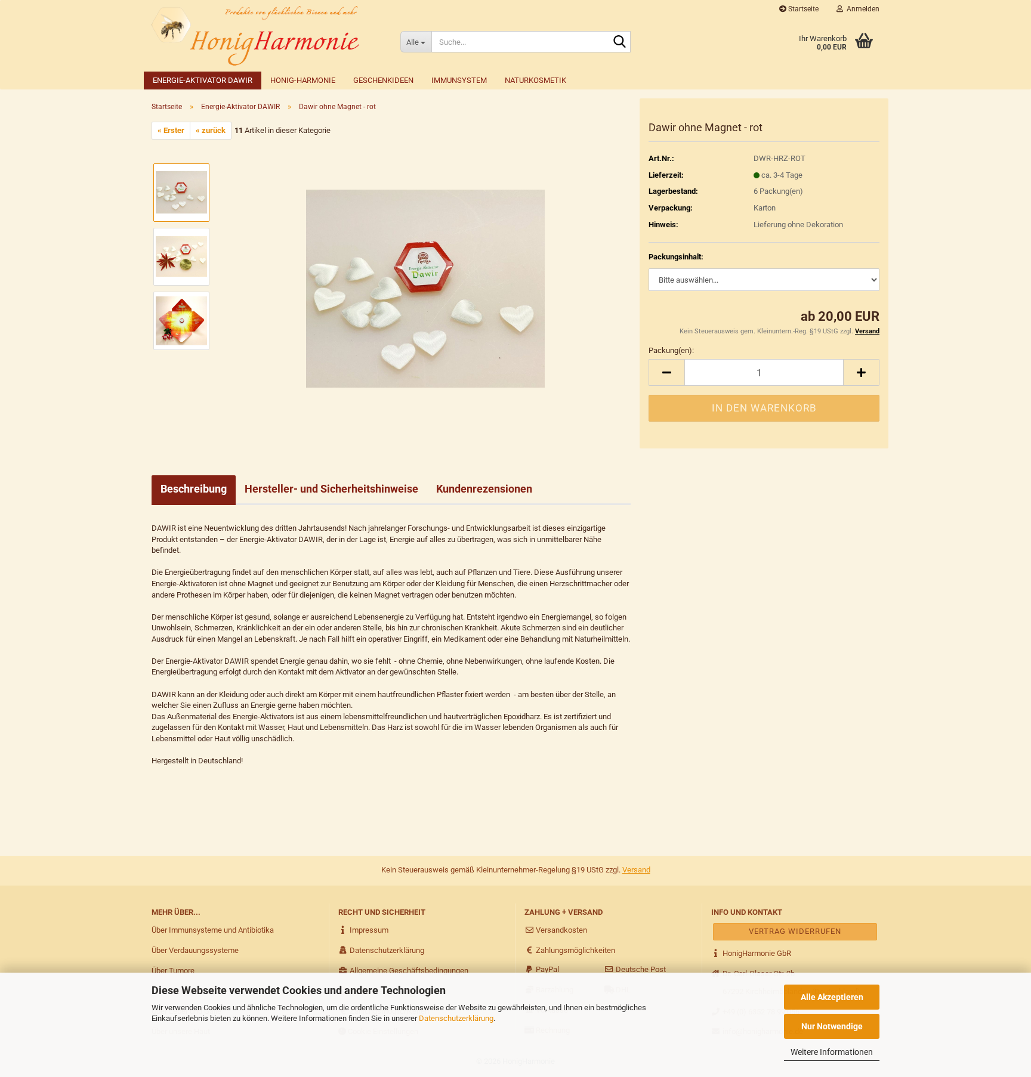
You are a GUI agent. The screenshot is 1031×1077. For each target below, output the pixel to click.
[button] (666, 372)
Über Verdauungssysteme (195, 950)
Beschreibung (193, 488)
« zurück (211, 130)
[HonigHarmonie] (267, 36)
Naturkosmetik (535, 80)
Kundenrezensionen (484, 488)
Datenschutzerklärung (456, 1018)
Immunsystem (459, 80)
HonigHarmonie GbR (756, 953)
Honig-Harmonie (302, 80)
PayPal (546, 969)
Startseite (802, 9)
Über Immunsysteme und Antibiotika (213, 930)
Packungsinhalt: (676, 256)
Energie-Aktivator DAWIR (202, 80)
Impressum (368, 930)
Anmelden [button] (861, 9)
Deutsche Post (640, 969)
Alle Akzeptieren (832, 997)
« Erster (171, 130)
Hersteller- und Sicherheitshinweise (331, 488)
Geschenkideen (383, 80)
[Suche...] (619, 42)
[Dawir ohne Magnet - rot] (425, 288)
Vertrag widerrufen (795, 931)
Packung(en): (671, 350)
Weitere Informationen (832, 1052)
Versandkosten (560, 930)
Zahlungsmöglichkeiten (574, 950)
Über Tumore (173, 970)
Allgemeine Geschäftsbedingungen (408, 970)
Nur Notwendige (832, 1026)
